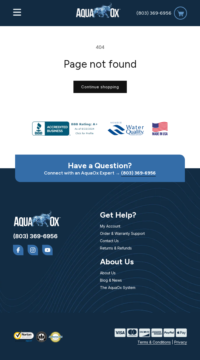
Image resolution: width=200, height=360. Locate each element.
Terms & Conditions (154, 342)
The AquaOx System (117, 287)
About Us (108, 273)
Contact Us (109, 241)
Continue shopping (100, 86)
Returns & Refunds (116, 248)
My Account (110, 226)
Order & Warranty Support (122, 233)
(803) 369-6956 (153, 13)
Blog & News (111, 280)
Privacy (180, 342)
